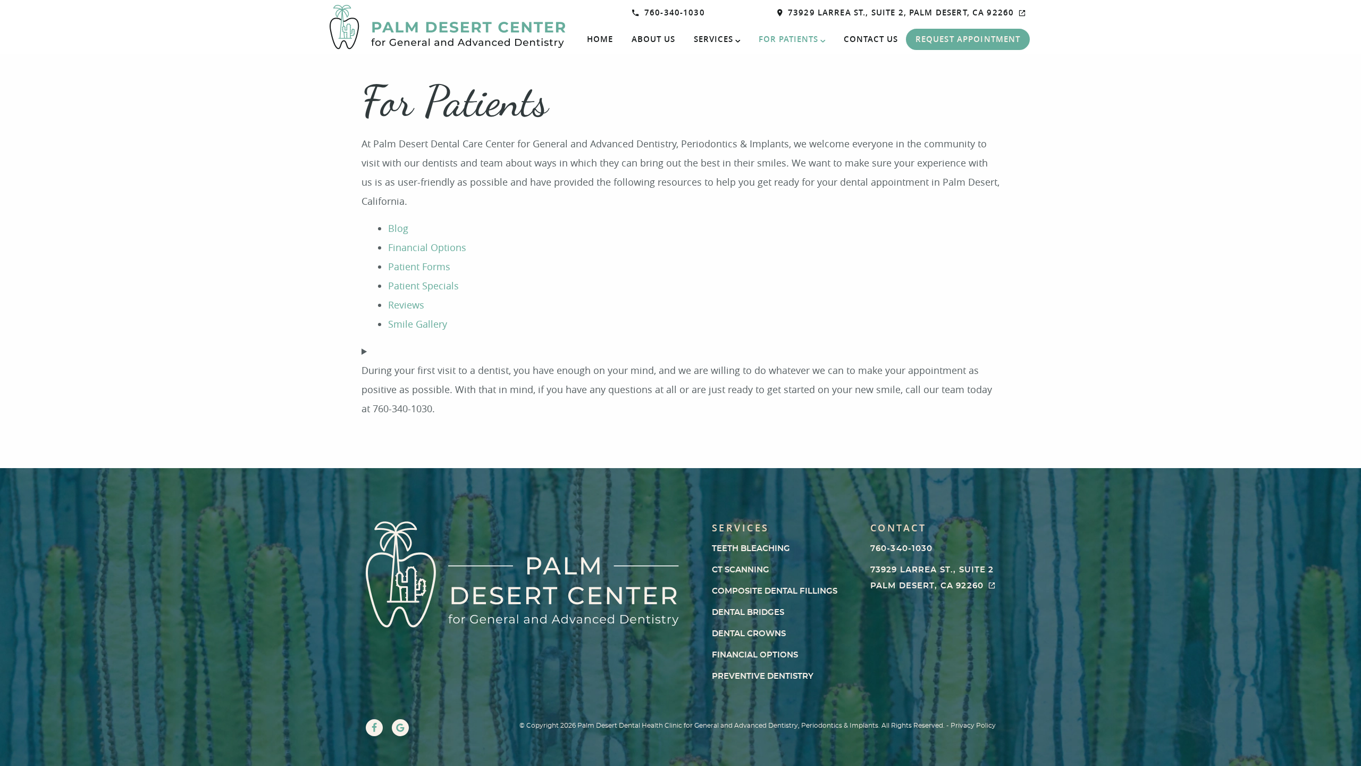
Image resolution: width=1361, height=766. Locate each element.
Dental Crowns (749, 634)
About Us (653, 39)
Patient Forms (419, 266)
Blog (398, 228)
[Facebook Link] (374, 727)
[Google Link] (400, 727)
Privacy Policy (973, 725)
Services (713, 39)
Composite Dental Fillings (774, 591)
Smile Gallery (417, 324)
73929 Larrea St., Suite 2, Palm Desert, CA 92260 (901, 12)
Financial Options (427, 247)
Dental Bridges (748, 613)
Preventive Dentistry (762, 676)
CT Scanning (740, 570)
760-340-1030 (674, 12)
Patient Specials (423, 285)
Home (600, 39)
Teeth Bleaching (751, 549)
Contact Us (871, 39)
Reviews (406, 304)
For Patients (788, 39)
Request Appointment (968, 39)
